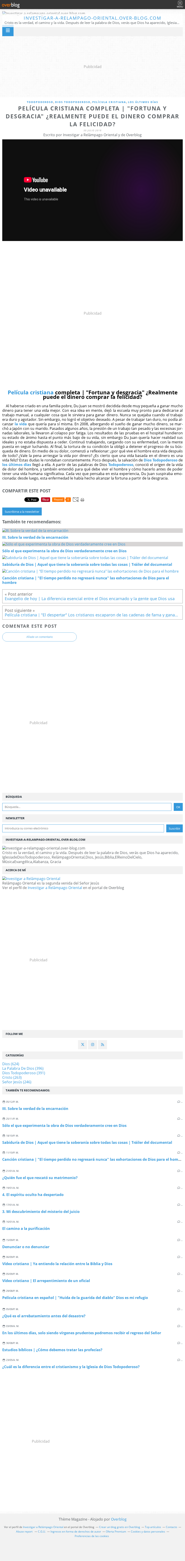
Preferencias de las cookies (92, 1536)
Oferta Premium (116, 1531)
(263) (12, 1077)
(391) (23, 1072)
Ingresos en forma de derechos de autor (76, 1531)
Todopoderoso (40, 102)
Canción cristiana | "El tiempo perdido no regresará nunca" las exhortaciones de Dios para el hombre (93, 1159)
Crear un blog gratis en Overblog (119, 1527)
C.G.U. (42, 1531)
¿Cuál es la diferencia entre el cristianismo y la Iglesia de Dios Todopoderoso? (71, 1366)
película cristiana (109, 102)
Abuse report (24, 1531)
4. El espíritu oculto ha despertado (33, 1194)
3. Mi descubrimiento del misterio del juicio (41, 1211)
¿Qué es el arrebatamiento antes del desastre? (44, 1315)
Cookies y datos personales (148, 1531)
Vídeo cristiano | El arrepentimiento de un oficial (46, 1280)
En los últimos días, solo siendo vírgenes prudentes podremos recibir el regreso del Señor (81, 1332)
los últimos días (143, 102)
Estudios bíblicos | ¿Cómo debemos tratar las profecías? (52, 1349)
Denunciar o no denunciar (25, 1246)
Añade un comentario (39, 637)
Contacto (171, 1527)
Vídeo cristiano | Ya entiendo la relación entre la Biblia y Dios (57, 1263)
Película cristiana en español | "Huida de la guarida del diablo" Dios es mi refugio (75, 1297)
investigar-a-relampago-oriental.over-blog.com (92, 18)
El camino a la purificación (26, 1228)
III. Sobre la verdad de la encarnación (35, 1108)
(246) (16, 1081)
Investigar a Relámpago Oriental (55, 887)
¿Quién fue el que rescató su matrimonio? (40, 1177)
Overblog (119, 1519)
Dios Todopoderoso (72, 102)
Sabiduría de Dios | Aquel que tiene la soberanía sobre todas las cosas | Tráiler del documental (87, 1142)
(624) (10, 1063)
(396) (23, 1068)
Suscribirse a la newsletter (22, 512)
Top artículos (153, 1527)
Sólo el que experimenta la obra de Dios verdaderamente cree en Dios (64, 1125)
